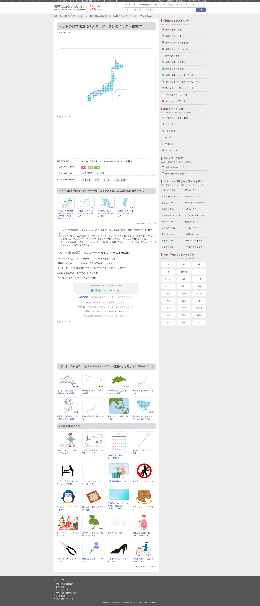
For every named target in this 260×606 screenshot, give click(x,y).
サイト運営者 (60, 596)
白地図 (156, 5)
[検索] (201, 10)
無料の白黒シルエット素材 (177, 42)
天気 (168, 301)
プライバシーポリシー (64, 590)
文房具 (199, 308)
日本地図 (99, 16)
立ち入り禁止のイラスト (143, 481)
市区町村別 (170, 131)
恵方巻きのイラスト (170, 196)
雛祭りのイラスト (169, 203)
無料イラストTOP (61, 16)
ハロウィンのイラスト (194, 241)
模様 (168, 322)
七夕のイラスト (191, 228)
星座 (184, 315)
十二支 (199, 293)
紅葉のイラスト (168, 247)
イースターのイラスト (171, 215)
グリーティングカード (175, 101)
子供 (199, 301)
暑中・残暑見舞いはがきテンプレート (182, 82)
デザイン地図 (76, 16)
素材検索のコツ (181, 1)
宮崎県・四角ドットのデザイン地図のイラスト (126, 213)
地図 (92, 16)
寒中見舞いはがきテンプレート (179, 88)
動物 (168, 293)
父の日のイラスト (169, 228)
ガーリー (199, 279)
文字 (184, 308)
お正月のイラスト (169, 190)
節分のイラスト (191, 190)
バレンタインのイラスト (195, 196)
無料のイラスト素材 (174, 29)
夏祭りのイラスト (169, 234)
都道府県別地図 (145, 5)
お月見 (170, 5)
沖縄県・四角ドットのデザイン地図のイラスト (85, 213)
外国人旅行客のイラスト (118, 481)
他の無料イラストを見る (147, 223)
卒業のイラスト (168, 209)
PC (199, 272)
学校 (168, 308)
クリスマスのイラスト (194, 247)
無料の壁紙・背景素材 (175, 62)
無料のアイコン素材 (174, 36)
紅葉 (163, 5)
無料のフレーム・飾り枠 (176, 49)
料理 (168, 315)
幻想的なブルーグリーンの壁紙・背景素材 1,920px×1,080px (118, 505)
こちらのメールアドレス (117, 311)
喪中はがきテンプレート (176, 95)
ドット (86, 16)
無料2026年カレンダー (175, 167)
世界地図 (169, 144)
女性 (184, 301)
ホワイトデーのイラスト (195, 203)
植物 (199, 315)
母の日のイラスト (169, 222)
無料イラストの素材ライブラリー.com (129, 602)
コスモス (179, 5)
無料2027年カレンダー (175, 174)
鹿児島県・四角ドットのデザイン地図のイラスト (105, 213)
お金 (184, 279)
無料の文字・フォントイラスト (179, 75)
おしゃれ (168, 279)
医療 (184, 293)
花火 (192, 5)
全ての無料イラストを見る (198, 1)
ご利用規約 (84, 297)
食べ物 (184, 272)
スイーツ (168, 286)
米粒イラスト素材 (115, 533)
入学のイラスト (191, 209)
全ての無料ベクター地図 (93, 173)
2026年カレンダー (130, 5)
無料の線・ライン (173, 55)
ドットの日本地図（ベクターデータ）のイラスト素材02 (106, 285)
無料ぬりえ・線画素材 (175, 69)
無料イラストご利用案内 (166, 1)
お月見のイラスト (192, 234)
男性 (184, 322)
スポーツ (184, 286)
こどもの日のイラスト (194, 215)
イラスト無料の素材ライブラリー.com (77, 230)
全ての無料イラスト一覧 (65, 599)
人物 (199, 286)
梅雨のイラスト (191, 222)
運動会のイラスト (169, 241)
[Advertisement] (106, 40)
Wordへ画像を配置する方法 (66, 593)
